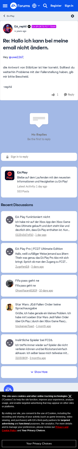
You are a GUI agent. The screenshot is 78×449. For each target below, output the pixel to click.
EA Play (10, 16)
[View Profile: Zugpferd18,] (9, 251)
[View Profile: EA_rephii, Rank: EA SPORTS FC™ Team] (7, 28)
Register (56, 5)
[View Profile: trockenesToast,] (9, 307)
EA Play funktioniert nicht (32, 217)
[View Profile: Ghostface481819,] (9, 283)
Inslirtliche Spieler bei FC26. (34, 340)
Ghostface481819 (26, 290)
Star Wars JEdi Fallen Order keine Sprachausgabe (38, 306)
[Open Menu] (72, 16)
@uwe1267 (16, 57)
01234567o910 (24, 235)
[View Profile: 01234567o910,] (9, 220)
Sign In (69, 5)
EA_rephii (20, 26)
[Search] (45, 5)
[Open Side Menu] (5, 6)
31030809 (21, 358)
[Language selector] (36, 6)
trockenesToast (24, 326)
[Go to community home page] (20, 5)
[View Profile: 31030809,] (9, 343)
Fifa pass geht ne (27, 281)
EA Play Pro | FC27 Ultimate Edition (39, 249)
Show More (41, 372)
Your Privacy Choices (39, 443)
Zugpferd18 (22, 266)
